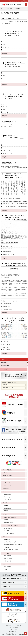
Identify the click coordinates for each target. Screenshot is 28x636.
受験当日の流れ (7, 508)
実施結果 (5, 384)
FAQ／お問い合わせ (7, 475)
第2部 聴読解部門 (5, 365)
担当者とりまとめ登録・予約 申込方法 (13, 544)
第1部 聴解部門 (4, 362)
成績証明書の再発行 (8, 387)
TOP (3, 8)
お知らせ (5, 472)
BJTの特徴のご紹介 (8, 528)
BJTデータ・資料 (6, 485)
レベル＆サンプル (8, 499)
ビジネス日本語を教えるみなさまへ (11, 525)
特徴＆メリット (7, 494)
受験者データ (6, 488)
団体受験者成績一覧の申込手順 (11, 549)
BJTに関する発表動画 (9, 533)
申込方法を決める (8, 539)
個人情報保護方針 (14, 627)
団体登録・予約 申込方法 (10, 542)
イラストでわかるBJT (8, 479)
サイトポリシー (14, 629)
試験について (7, 497)
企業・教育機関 (7, 566)
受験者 (5, 569)
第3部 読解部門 (4, 369)
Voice (4, 564)
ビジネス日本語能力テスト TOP (10, 470)
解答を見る (4, 53)
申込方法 (6, 505)
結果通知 (6, 510)
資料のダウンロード (7, 482)
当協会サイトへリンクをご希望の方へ (14, 625)
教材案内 (5, 514)
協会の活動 (6, 530)
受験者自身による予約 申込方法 (11, 547)
